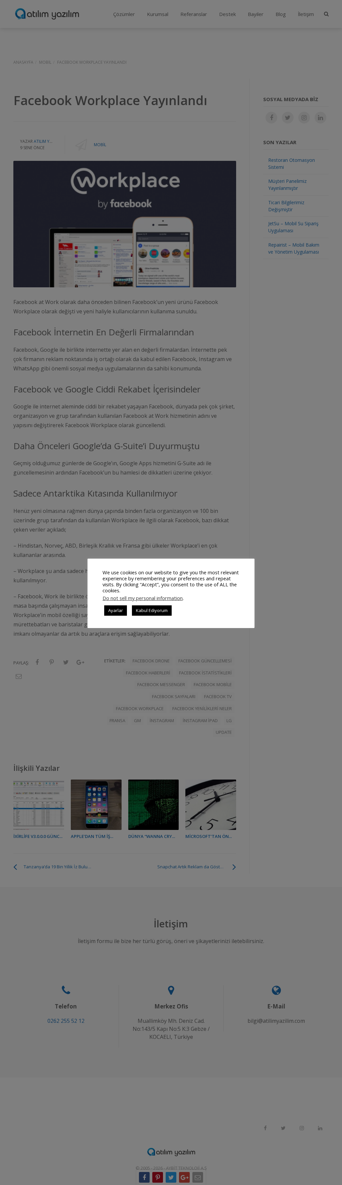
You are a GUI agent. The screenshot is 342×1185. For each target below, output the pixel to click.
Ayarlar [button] (115, 610)
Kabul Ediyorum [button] (152, 610)
